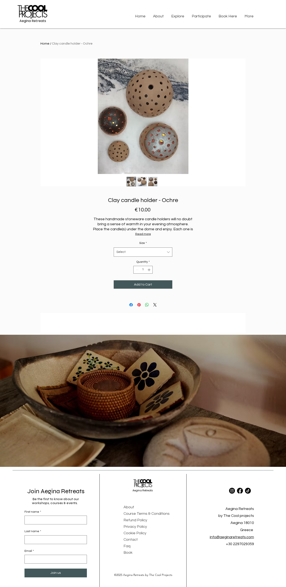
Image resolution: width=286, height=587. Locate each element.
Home (44, 43)
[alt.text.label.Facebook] (240, 491)
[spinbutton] (143, 269)
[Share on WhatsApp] (146, 304)
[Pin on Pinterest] (139, 304)
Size (143, 243)
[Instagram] (232, 491)
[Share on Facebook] (131, 304)
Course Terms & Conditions (147, 514)
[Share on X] (154, 304)
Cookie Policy (135, 533)
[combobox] (143, 252)
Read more (143, 234)
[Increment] (149, 269)
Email (29, 551)
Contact (131, 540)
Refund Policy (135, 520)
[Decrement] (136, 269)
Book (128, 553)
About (129, 507)
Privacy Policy (135, 527)
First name (32, 511)
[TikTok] (248, 491)
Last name (32, 531)
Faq (127, 546)
